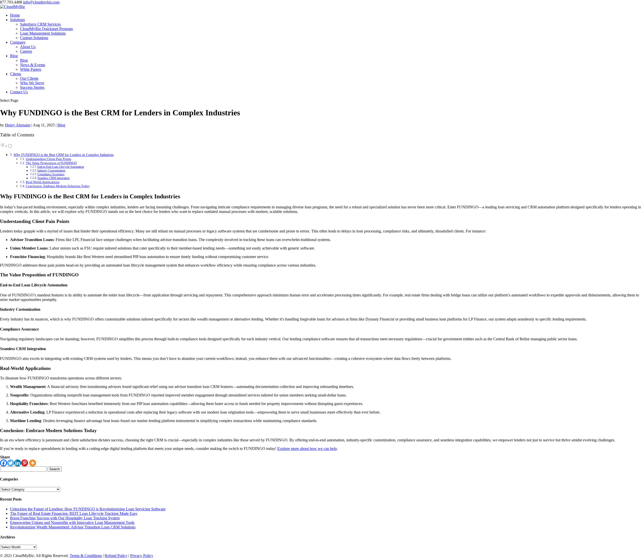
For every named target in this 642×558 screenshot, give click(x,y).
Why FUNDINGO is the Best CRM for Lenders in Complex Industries (64, 155)
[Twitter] (10, 462)
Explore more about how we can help (307, 448)
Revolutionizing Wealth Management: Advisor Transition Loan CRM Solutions (72, 527)
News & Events (32, 65)
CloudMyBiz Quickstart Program (46, 29)
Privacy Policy (141, 555)
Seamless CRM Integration (53, 178)
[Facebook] (3, 462)
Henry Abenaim (17, 125)
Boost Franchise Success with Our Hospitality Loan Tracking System (65, 518)
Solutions (17, 20)
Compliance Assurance (50, 174)
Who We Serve (32, 83)
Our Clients (29, 78)
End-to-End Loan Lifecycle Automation (60, 167)
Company (18, 42)
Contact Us (19, 92)
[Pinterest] (24, 462)
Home (15, 15)
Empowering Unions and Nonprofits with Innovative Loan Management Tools (72, 522)
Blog (14, 56)
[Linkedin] (17, 462)
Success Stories (32, 87)
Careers (26, 51)
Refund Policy (116, 555)
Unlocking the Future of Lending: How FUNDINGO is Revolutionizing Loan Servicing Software (88, 509)
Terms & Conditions (86, 555)
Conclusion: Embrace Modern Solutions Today (58, 186)
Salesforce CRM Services (40, 24)
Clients (15, 74)
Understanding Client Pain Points (48, 159)
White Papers (30, 69)
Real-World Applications (42, 182)
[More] (32, 462)
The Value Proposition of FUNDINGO (51, 163)
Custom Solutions (34, 38)
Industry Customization (51, 170)
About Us (28, 47)
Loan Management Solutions (43, 33)
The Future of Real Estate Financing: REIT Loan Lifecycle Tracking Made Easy (73, 513)
